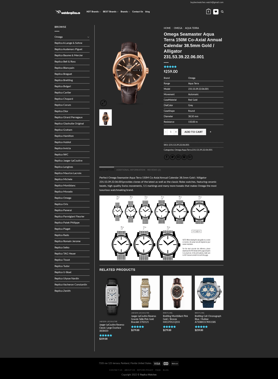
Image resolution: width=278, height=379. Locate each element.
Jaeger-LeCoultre (108, 321)
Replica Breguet (63, 74)
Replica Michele (63, 179)
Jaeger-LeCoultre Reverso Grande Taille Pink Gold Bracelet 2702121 (143, 319)
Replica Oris (61, 204)
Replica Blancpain (64, 68)
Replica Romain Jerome (67, 241)
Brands (124, 11)
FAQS (158, 370)
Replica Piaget (62, 229)
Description (106, 170)
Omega (59, 37)
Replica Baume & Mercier (69, 55)
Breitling (168, 313)
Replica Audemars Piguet (68, 49)
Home (167, 28)
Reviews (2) (154, 170)
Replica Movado (64, 191)
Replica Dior (61, 111)
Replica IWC (61, 154)
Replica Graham (63, 130)
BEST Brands (109, 11)
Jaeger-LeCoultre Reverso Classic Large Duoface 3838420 (111, 328)
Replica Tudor (62, 266)
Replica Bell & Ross (65, 61)
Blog (166, 370)
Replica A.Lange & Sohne (68, 43)
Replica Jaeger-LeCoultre (68, 160)
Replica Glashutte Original (69, 123)
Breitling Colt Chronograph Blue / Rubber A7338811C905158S (208, 319)
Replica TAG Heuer (65, 253)
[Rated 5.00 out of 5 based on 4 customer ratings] (193, 66)
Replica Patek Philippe (67, 222)
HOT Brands (93, 11)
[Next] (223, 310)
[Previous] (99, 310)
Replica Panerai (63, 210)
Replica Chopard (64, 99)
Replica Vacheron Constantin (71, 284)
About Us (130, 370)
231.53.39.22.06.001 (202, 150)
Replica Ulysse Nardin (67, 278)
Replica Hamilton (64, 136)
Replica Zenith (63, 291)
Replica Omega (63, 198)
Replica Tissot (62, 260)
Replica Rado (62, 235)
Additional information (130, 170)
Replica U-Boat (63, 272)
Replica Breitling (64, 80)
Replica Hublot (63, 142)
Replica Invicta (63, 148)
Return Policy (145, 370)
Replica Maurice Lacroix (68, 173)
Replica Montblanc (65, 185)
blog (147, 11)
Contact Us (137, 11)
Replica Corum (63, 105)
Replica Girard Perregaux (69, 117)
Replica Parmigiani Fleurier (69, 216)
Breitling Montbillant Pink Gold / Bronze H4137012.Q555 (175, 319)
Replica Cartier (63, 92)
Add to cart (194, 132)
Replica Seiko (62, 247)
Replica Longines (64, 167)
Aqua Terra (192, 28)
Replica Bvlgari (63, 86)
